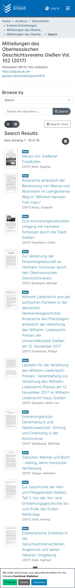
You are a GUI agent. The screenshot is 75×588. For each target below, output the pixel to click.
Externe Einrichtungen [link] (22, 25)
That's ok (10, 582)
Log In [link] (54, 8)
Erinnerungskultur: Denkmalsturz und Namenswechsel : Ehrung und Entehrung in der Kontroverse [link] (44, 427)
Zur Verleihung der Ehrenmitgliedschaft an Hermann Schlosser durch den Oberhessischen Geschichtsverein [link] (44, 267)
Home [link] (6, 21)
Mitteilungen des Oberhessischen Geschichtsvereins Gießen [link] (25, 30)
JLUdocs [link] (21, 21)
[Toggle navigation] (68, 8)
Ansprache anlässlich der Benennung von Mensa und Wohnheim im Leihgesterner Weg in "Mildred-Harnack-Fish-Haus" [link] (46, 191)
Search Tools (59, 124)
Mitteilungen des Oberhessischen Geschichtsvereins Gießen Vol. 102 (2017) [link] (25, 34)
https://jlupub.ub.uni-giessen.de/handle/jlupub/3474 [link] (23, 74)
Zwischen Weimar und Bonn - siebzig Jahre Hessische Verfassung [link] (46, 462)
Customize (39, 582)
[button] (14, 8)
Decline (24, 582)
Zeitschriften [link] (40, 21)
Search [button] (63, 111)
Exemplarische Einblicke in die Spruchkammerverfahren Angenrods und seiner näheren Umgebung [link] (45, 544)
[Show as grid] (15, 124)
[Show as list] (8, 124)
